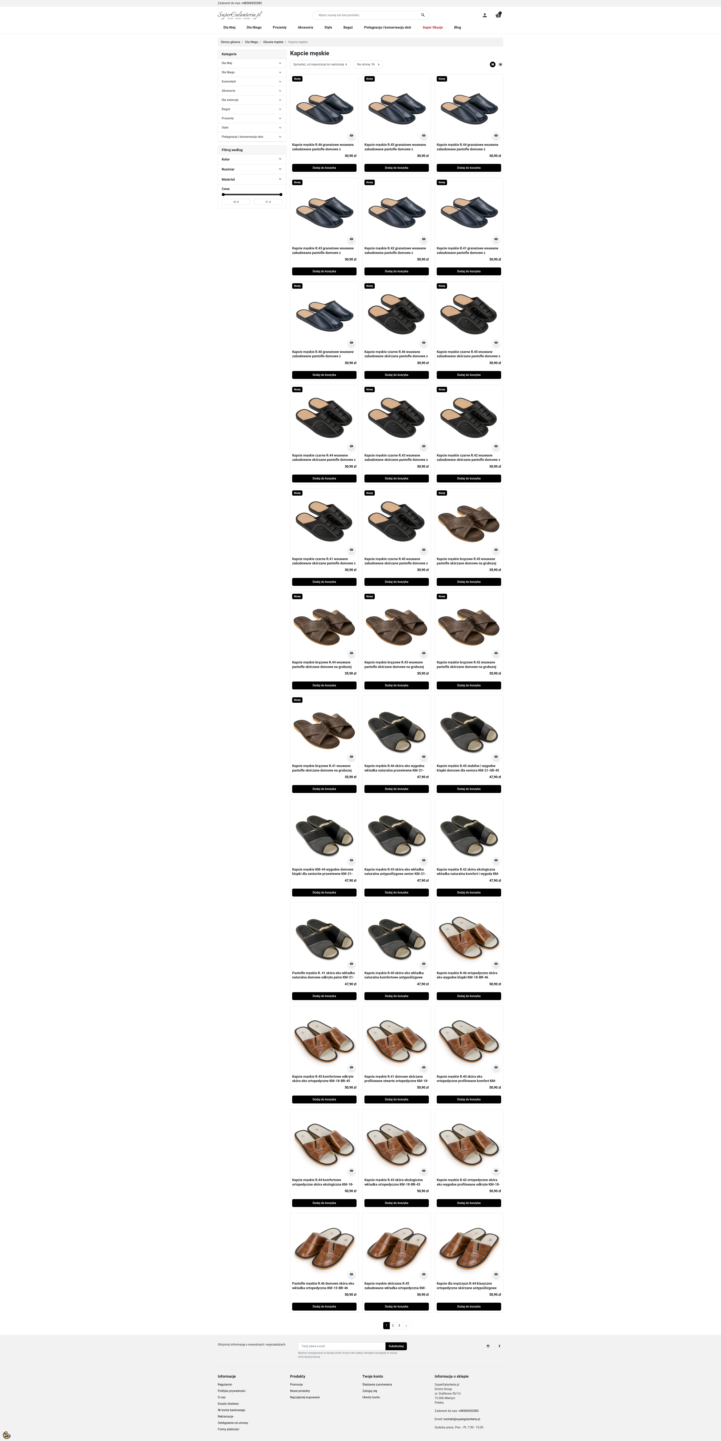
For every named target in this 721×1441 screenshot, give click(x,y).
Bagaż (226, 109)
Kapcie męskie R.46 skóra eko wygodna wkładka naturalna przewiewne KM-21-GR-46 (394, 770)
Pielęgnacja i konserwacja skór (242, 137)
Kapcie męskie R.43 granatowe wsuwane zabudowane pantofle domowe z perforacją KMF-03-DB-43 (323, 252)
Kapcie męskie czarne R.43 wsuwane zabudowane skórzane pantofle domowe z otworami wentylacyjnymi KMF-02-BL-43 (396, 459)
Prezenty (228, 118)
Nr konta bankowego (231, 1410)
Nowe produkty (300, 1391)
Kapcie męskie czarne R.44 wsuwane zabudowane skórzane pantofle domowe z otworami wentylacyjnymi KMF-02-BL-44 (324, 459)
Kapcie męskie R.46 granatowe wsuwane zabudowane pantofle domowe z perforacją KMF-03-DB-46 (323, 149)
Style (225, 127)
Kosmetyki (229, 81)
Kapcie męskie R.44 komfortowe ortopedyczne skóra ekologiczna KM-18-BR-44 (323, 1184)
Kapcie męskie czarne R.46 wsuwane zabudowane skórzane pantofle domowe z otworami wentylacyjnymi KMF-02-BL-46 (396, 356)
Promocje (296, 1384)
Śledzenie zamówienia (377, 1384)
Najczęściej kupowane (305, 1397)
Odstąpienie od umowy (233, 1423)
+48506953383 (251, 3)
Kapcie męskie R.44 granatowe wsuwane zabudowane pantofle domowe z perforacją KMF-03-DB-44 (467, 149)
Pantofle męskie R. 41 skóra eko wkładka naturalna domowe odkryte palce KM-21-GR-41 (323, 977)
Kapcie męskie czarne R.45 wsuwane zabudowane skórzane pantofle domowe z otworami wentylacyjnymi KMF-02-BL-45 (468, 356)
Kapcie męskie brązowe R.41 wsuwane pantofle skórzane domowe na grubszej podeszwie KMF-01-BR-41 (322, 770)
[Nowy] (324, 108)
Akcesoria (228, 90)
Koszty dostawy (228, 1403)
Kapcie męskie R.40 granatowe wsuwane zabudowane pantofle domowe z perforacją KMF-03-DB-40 (323, 356)
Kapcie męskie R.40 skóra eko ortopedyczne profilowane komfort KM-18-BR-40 (466, 1081)
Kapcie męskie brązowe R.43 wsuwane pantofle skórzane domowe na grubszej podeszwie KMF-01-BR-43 (394, 666)
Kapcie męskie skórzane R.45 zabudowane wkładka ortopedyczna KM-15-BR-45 (395, 1287)
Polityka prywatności (231, 1391)
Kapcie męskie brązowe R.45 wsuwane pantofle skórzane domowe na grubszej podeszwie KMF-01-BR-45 (466, 563)
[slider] (223, 194)
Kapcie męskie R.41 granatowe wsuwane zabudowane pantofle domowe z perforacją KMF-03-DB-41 (467, 252)
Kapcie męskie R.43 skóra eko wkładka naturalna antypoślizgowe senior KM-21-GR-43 (395, 873)
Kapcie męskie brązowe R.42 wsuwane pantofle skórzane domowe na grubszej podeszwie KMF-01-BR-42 (466, 666)
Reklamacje (225, 1416)
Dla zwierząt (230, 100)
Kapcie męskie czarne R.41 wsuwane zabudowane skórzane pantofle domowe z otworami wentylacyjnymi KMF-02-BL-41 (324, 563)
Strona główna (230, 42)
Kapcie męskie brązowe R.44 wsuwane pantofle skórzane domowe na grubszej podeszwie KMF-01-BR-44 (322, 666)
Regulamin (225, 1384)
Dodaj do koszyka (324, 168)
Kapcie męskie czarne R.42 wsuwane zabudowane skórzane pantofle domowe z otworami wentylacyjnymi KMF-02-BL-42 (468, 459)
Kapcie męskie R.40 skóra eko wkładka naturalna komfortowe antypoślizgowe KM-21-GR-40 (394, 977)
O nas (222, 1397)
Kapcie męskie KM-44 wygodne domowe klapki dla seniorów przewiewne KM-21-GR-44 (322, 873)
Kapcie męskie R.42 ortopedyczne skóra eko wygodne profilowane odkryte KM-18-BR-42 (468, 1184)
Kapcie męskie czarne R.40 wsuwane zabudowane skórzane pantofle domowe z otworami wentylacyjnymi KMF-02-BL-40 (396, 563)
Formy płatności (228, 1429)
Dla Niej (227, 63)
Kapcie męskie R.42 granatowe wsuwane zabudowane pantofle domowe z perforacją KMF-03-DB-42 (395, 252)
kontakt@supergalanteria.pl (462, 1419)
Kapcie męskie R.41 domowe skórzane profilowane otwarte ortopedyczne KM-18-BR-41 (396, 1081)
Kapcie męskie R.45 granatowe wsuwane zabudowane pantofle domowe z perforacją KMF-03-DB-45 (395, 149)
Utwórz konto (371, 1397)
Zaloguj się (369, 1391)
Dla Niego (251, 42)
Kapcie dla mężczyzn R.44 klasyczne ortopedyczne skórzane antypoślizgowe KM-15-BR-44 (467, 1287)
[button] (498, 15)
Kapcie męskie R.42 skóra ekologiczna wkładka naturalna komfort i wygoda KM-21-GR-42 (468, 873)
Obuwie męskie (273, 42)
